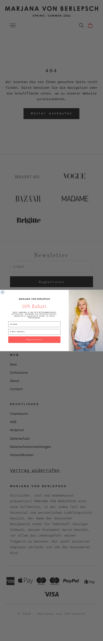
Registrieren (34, 339)
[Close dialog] (2, 292)
